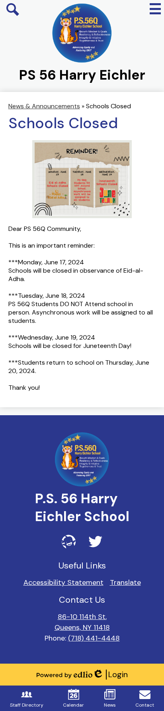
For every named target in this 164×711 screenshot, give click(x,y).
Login (110, 675)
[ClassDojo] (69, 541)
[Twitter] (95, 541)
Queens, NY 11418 (82, 627)
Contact (144, 705)
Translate (125, 582)
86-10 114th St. (82, 616)
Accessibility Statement (63, 582)
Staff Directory (26, 705)
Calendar (73, 705)
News (110, 705)
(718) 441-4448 (94, 638)
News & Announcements (44, 106)
